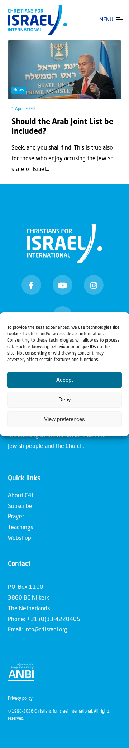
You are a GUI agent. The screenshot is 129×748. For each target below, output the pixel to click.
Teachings (20, 528)
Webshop (19, 538)
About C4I (20, 496)
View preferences (64, 419)
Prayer (16, 517)
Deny (64, 399)
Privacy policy (20, 699)
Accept (64, 380)
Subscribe (20, 506)
